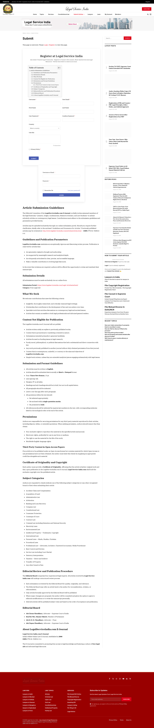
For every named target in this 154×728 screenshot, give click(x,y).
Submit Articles (78, 14)
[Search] (148, 14)
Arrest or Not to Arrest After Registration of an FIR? (118, 116)
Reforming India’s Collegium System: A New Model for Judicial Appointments (121, 185)
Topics (42, 14)
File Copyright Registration (117, 285)
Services (51, 14)
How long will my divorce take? (114, 332)
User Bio (31, 132)
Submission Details (39, 75)
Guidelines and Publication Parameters (45, 72)
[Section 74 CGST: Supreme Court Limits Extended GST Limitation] (118, 56)
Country (31, 124)
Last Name (65, 108)
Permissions (37, 83)
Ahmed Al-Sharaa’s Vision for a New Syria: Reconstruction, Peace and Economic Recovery (122, 219)
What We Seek (38, 77)
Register (148, 1)
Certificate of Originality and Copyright (45, 87)
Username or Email (49, 172)
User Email (66, 99)
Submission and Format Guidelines (44, 81)
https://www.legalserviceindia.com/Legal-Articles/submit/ (57, 285)
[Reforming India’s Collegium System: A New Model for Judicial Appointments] (108, 186)
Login (46, 45)
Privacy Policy (35, 149)
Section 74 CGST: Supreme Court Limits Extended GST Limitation (30, 1)
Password (46, 181)
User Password (34, 116)
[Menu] (150, 14)
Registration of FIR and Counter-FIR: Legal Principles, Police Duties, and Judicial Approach (119, 105)
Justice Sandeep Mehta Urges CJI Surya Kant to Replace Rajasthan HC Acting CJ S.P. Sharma (120, 93)
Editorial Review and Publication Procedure (47, 91)
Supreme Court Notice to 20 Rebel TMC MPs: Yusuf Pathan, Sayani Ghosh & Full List (119, 168)
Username (32, 99)
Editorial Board (39, 93)
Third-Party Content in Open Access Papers (47, 84)
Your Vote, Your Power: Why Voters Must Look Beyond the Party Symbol (118, 141)
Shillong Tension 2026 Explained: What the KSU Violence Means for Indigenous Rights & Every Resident (122, 196)
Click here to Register (111, 261)
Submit (33, 158)
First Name (32, 108)
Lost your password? (74, 190)
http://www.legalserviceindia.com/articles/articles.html (62, 231)
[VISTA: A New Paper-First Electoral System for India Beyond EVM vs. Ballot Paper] (108, 209)
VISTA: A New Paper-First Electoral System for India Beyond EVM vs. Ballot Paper (121, 208)
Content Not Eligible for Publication (44, 79)
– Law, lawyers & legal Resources (47, 720)
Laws (98, 14)
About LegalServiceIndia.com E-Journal (46, 95)
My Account (108, 14)
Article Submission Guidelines (40, 70)
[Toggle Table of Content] (58, 67)
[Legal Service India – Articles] (77, 9)
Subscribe (146, 9)
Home (35, 14)
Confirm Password (68, 116)
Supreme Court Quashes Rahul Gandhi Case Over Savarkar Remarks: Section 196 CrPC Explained (122, 230)
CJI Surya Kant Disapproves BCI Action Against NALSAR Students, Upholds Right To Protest (122, 242)
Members (118, 14)
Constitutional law (63, 14)
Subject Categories (39, 89)
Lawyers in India (112, 277)
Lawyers (90, 14)
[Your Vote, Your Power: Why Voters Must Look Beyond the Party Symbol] (118, 129)
